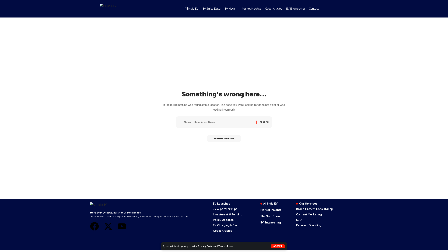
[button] (278, 246)
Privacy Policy (206, 246)
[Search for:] (218, 122)
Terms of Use (225, 246)
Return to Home (224, 138)
